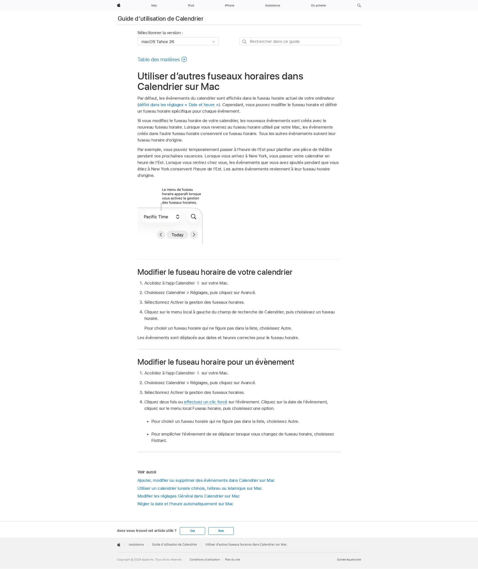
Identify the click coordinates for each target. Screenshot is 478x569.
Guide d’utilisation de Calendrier (160, 18)
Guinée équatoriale (349, 559)
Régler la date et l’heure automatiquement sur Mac (185, 503)
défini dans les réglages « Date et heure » (179, 104)
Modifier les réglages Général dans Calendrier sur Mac (188, 496)
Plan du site (232, 559)
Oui (192, 531)
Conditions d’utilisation (205, 559)
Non (221, 531)
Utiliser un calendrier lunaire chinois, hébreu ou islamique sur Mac (199, 488)
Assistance (136, 544)
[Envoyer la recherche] (244, 41)
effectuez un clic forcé (205, 401)
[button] (359, 5)
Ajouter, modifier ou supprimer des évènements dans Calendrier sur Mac (206, 480)
